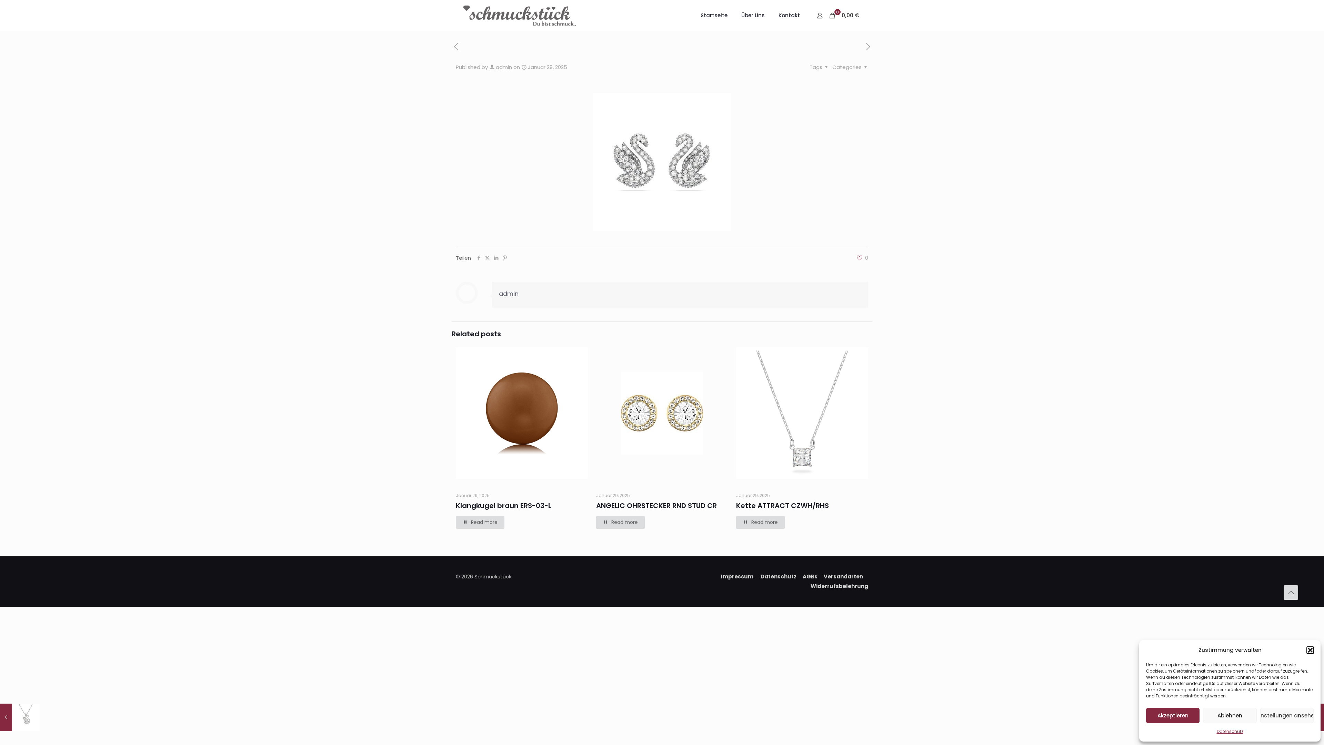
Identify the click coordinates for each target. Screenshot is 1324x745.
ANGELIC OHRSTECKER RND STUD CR (656, 505)
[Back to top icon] (1291, 592)
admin (504, 67)
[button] (1310, 650)
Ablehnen (1229, 715)
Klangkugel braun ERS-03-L (503, 505)
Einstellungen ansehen (1287, 715)
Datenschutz (1230, 731)
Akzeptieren (1172, 715)
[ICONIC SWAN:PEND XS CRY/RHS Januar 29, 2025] (20, 717)
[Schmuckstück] (519, 15)
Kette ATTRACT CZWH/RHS (782, 505)
